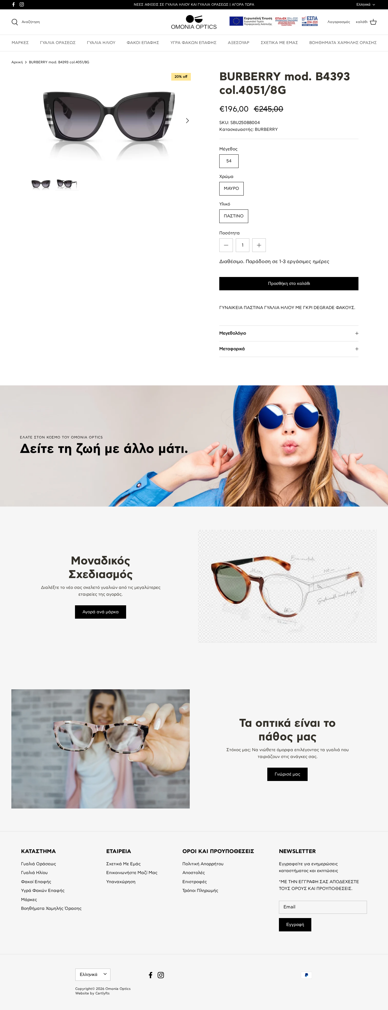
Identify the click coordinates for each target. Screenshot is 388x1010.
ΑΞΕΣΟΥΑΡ (238, 43)
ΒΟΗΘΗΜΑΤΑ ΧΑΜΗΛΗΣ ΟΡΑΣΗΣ (343, 43)
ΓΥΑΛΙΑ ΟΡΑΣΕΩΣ (58, 43)
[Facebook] (13, 4)
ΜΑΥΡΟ (231, 188)
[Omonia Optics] (194, 22)
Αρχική (17, 62)
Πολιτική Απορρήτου (203, 864)
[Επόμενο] (187, 120)
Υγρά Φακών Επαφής (42, 891)
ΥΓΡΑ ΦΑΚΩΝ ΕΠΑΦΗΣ (193, 43)
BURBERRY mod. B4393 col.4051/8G (59, 62)
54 (228, 161)
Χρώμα (226, 177)
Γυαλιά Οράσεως (38, 864)
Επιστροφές (194, 882)
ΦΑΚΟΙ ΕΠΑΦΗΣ (143, 43)
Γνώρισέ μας (287, 774)
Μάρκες (29, 900)
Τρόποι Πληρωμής (200, 891)
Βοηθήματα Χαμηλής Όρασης (51, 908)
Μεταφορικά (232, 349)
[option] (112, 120)
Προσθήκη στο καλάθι (289, 283)
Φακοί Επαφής (36, 882)
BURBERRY (266, 129)
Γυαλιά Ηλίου (34, 873)
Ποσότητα (229, 233)
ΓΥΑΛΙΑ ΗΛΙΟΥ (101, 43)
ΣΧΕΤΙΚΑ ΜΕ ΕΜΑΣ (279, 43)
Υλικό (224, 204)
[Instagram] (22, 4)
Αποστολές (193, 873)
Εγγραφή (295, 924)
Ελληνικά (363, 4)
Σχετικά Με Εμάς (123, 864)
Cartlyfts (102, 993)
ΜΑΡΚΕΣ (20, 43)
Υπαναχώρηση (120, 882)
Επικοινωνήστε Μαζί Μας (131, 873)
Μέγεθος (228, 149)
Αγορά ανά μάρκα (100, 612)
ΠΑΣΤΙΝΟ (234, 216)
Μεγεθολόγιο (232, 333)
